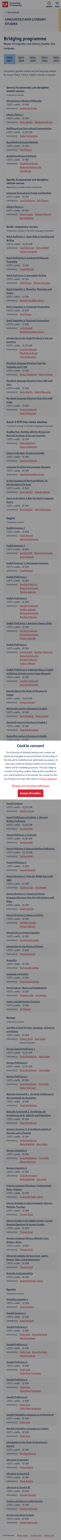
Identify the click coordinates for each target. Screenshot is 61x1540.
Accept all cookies (30, 793)
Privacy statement (48, 778)
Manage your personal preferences (30, 785)
